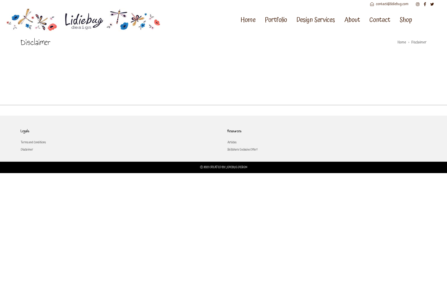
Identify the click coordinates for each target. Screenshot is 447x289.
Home (248, 19)
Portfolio (276, 19)
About (352, 19)
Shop (406, 19)
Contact (379, 19)
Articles (231, 142)
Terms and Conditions (33, 142)
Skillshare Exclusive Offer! (242, 149)
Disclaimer (27, 149)
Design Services (315, 19)
